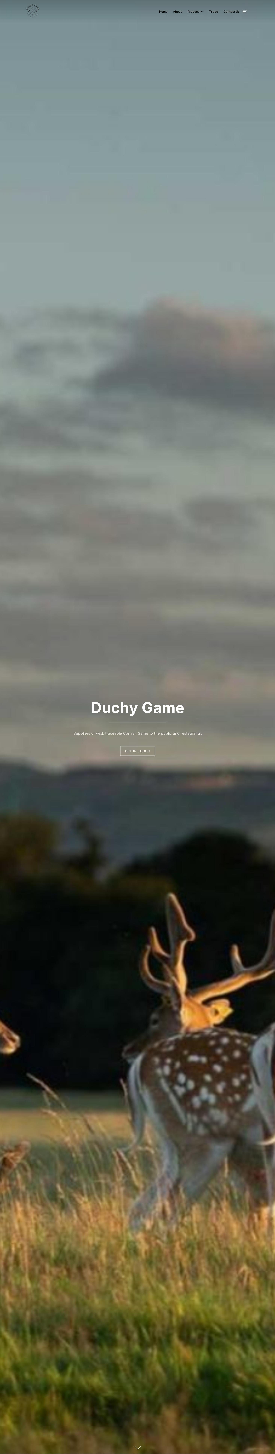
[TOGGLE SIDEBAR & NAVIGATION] (246, 11)
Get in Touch (137, 751)
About (177, 12)
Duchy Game (137, 707)
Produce (193, 12)
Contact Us (231, 12)
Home (163, 12)
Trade (213, 12)
